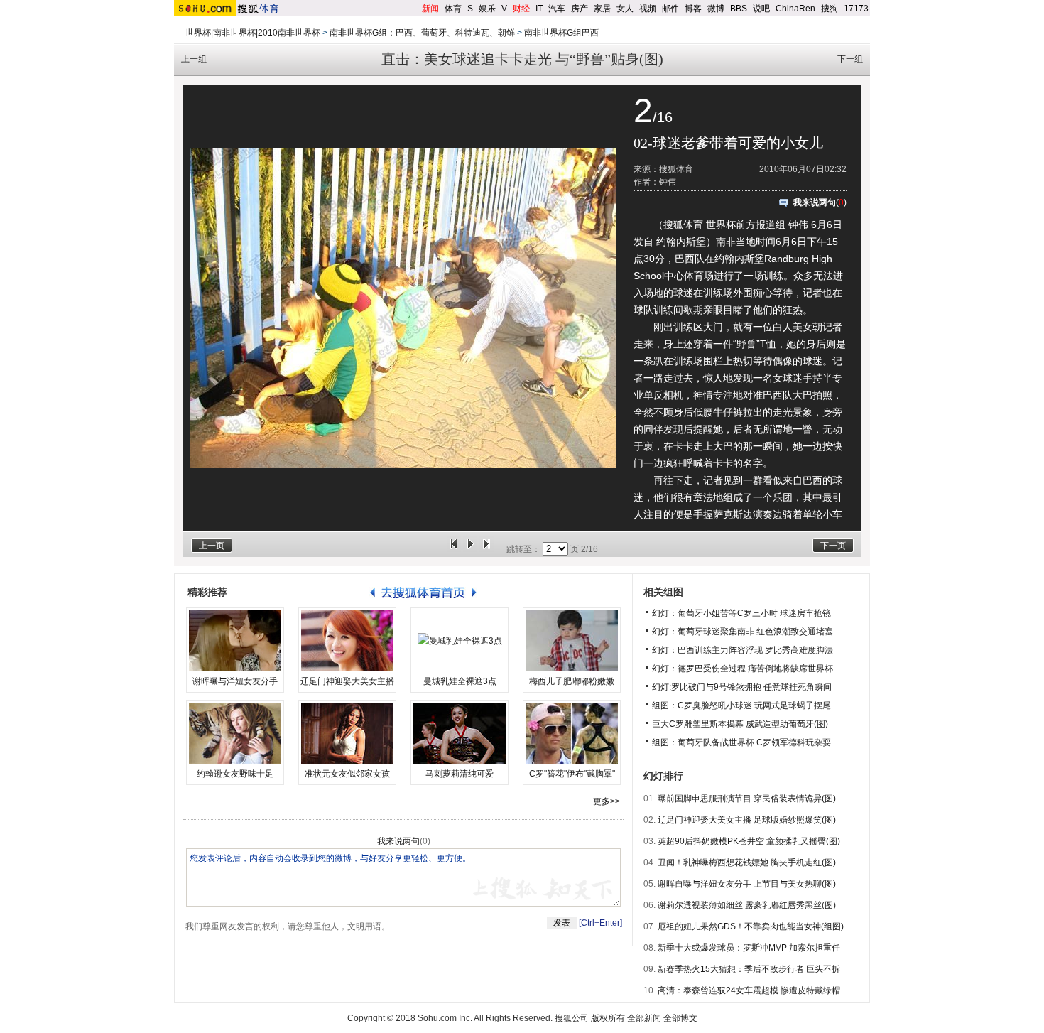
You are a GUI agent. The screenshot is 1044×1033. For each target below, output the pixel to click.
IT (539, 8)
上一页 (211, 546)
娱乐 (487, 8)
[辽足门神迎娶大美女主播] (347, 641)
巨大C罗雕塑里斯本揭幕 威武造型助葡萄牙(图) (740, 724)
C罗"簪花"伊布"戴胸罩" (572, 774)
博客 (693, 8)
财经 (521, 8)
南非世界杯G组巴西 (561, 33)
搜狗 (829, 8)
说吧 (761, 8)
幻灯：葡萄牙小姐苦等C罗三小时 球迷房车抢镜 (741, 613)
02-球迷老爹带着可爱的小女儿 (728, 143)
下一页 (833, 546)
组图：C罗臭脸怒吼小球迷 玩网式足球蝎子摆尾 (741, 705)
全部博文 (680, 1018)
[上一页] (454, 549)
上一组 (194, 59)
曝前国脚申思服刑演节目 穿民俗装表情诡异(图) (747, 799)
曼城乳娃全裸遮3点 (459, 681)
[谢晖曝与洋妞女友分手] (235, 641)
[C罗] (571, 733)
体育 (453, 8)
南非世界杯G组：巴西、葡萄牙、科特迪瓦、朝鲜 (422, 33)
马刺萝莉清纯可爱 (459, 774)
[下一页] (486, 549)
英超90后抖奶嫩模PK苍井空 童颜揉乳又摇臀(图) (749, 841)
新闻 (430, 8)
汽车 (556, 8)
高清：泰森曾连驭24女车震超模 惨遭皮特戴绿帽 (749, 990)
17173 (856, 8)
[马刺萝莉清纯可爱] (459, 733)
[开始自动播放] (470, 549)
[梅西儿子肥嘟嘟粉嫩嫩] (571, 641)
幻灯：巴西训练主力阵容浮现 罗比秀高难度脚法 (742, 650)
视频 (647, 8)
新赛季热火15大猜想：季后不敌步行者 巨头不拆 (749, 969)
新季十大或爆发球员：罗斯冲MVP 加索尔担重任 (749, 948)
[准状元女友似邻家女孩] (347, 733)
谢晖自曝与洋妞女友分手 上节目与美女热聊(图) (747, 884)
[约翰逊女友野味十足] (235, 733)
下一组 (850, 59)
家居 (602, 8)
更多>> (606, 801)
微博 (715, 8)
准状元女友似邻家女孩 (347, 774)
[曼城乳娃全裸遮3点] (459, 641)
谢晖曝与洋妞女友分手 (235, 681)
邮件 (670, 8)
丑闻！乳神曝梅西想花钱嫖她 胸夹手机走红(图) (747, 862)
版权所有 (608, 1018)
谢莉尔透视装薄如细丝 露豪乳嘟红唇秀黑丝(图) (747, 905)
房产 (579, 8)
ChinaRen (795, 8)
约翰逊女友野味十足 (235, 774)
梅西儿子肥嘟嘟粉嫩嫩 (571, 681)
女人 (625, 8)
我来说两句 (814, 202)
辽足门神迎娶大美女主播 (347, 681)
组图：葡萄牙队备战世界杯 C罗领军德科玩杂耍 (741, 742)
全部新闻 (644, 1018)
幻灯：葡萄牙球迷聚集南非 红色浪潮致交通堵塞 (742, 632)
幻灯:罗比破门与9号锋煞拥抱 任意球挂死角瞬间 (742, 687)
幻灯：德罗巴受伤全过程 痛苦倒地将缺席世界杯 (742, 669)
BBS (738, 8)
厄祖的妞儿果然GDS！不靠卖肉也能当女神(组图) (751, 926)
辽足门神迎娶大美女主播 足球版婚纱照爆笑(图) (747, 820)
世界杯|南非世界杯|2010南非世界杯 (252, 33)
